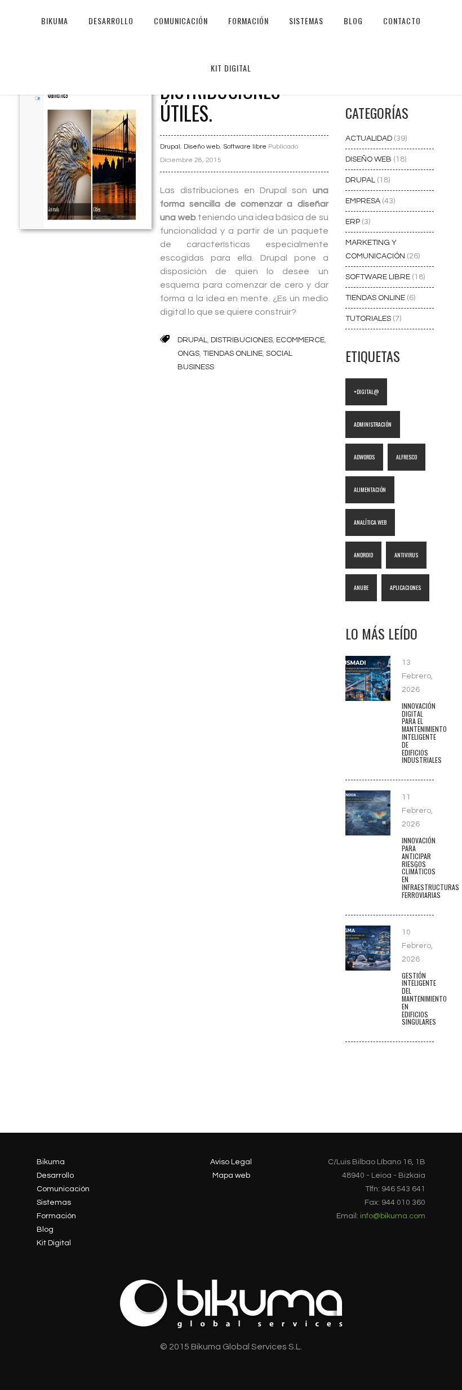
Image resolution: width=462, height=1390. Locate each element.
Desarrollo (55, 1175)
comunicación (181, 20)
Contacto (402, 20)
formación (248, 20)
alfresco (406, 457)
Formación (56, 1216)
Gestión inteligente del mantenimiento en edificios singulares (424, 999)
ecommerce (300, 340)
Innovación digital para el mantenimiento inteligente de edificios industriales (424, 733)
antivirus (406, 555)
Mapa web (231, 1175)
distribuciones (242, 340)
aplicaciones (405, 587)
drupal (192, 340)
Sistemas (54, 1202)
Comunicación (63, 1189)
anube (361, 587)
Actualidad (369, 138)
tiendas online (233, 353)
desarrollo (111, 20)
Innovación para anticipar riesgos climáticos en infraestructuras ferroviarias (430, 867)
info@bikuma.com (392, 1216)
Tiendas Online (376, 298)
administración (373, 424)
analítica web (370, 522)
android (363, 555)
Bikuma (54, 20)
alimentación (370, 489)
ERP (353, 222)
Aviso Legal (231, 1162)
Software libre (244, 146)
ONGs (188, 353)
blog (353, 20)
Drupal (170, 146)
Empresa (363, 201)
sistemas (306, 20)
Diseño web (202, 146)
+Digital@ (366, 391)
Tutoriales (369, 319)
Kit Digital (231, 68)
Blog (45, 1229)
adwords (364, 457)
